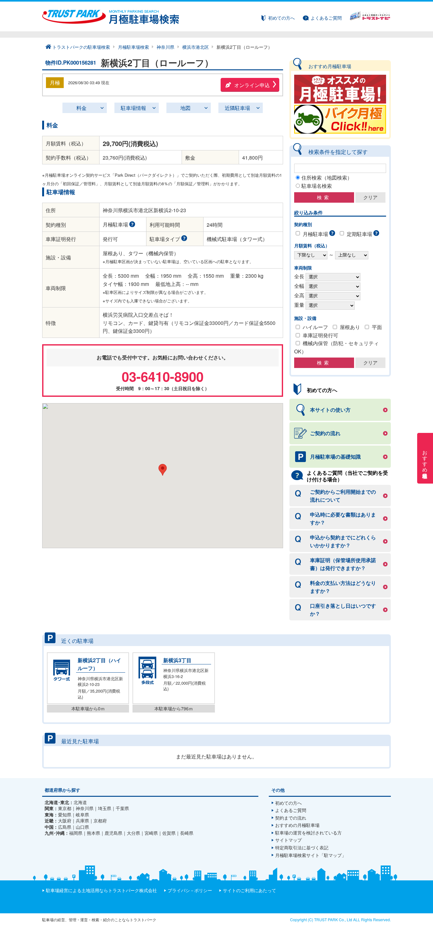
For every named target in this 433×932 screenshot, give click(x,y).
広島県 (64, 827)
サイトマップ (288, 840)
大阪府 (64, 821)
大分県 (133, 833)
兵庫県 (82, 821)
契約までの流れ (290, 818)
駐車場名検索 (316, 185)
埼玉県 (104, 808)
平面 (377, 327)
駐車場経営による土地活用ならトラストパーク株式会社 (101, 890)
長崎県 (186, 833)
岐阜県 (82, 815)
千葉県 (122, 808)
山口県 (82, 827)
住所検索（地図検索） (326, 177)
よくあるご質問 (326, 18)
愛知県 (64, 815)
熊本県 (93, 833)
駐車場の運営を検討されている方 (308, 832)
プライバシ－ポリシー (190, 890)
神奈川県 (85, 808)
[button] (162, 470)
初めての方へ (281, 18)
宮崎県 (151, 833)
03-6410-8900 (163, 376)
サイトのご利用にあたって (249, 890)
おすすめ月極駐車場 (425, 458)
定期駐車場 (359, 234)
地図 (185, 107)
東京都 (64, 808)
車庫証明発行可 (320, 335)
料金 (81, 107)
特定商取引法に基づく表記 (301, 847)
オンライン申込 (252, 85)
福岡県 (75, 833)
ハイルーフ (315, 327)
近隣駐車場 (237, 107)
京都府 (100, 821)
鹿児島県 (113, 833)
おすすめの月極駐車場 (297, 825)
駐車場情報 (133, 107)
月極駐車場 (315, 234)
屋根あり (350, 327)
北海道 (80, 802)
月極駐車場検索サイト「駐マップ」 (310, 855)
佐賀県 (169, 833)
